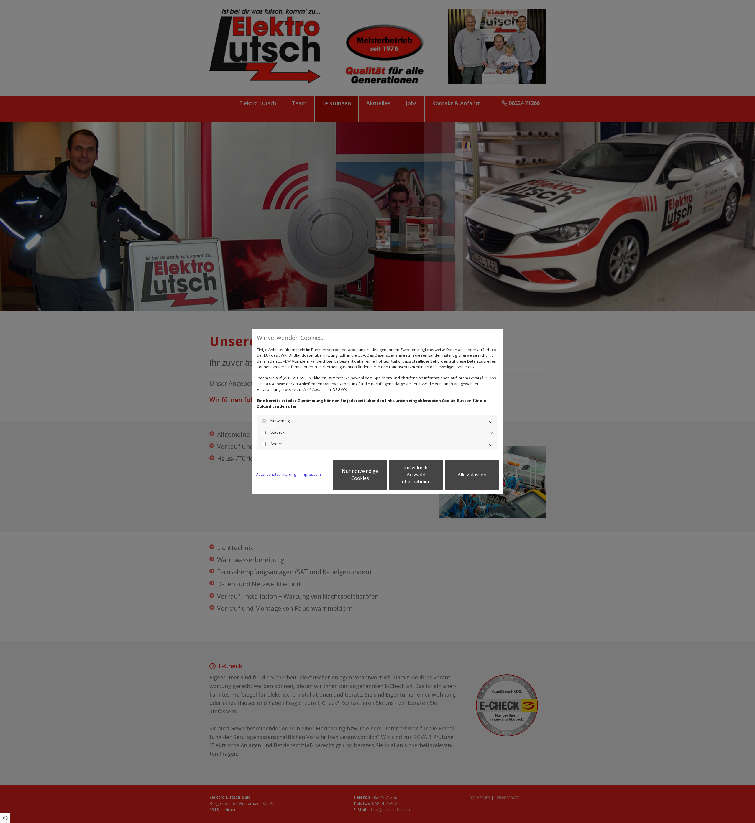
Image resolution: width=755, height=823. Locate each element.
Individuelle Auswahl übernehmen (416, 474)
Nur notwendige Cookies (360, 474)
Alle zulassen (472, 474)
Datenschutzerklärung (276, 474)
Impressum (311, 474)
